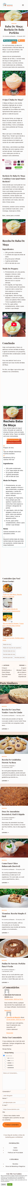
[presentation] (14, 694)
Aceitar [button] (9, 1184)
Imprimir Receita (18, 41)
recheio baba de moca (9, 651)
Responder (8, 1010)
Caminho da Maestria (10, 36)
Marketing (14, 1166)
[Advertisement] (14, 389)
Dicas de (8, 1166)
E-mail (5, 1105)
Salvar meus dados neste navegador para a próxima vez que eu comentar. (13, 1118)
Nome (4, 1098)
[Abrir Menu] (23, 5)
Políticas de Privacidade (15, 1152)
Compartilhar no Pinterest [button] (13, 442)
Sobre (15, 1148)
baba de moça (7, 644)
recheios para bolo (19, 657)
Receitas (15, 1164)
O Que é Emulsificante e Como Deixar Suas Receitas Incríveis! (6, 671)
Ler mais (5, 729)
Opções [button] (3, 1184)
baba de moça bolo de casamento (12, 647)
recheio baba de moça (9, 654)
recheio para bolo (8, 657)
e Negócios (21, 1166)
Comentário (6, 1091)
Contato (15, 1150)
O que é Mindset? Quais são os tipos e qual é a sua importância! (21, 671)
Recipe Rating (6, 1049)
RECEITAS (14, 23)
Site (3, 1112)
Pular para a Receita (11, 40)
